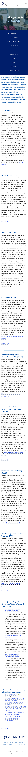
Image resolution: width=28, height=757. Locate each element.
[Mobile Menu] (26, 3)
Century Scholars (11, 694)
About (6, 742)
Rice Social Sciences (10, 3)
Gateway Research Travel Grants (14, 636)
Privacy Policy (13, 751)
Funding (14, 66)
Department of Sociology (11, 5)
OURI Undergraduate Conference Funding (12, 655)
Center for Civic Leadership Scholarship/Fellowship (14, 713)
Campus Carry (14, 753)
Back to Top (5, 221)
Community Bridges (14, 45)
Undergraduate (18, 742)
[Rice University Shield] (2, 4)
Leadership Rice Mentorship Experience (14, 703)
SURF (14, 50)
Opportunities (14, 70)
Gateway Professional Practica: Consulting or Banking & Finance (15, 708)
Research (12, 744)
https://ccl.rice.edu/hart (12, 523)
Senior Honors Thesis (14, 41)
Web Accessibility (20, 751)
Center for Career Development (11, 719)
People (11, 742)
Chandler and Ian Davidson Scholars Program (14, 609)
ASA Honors (14, 54)
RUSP (14, 62)
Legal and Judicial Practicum (14, 716)
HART (14, 58)
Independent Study (14, 33)
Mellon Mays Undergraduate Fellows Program (14, 699)
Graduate (5, 744)
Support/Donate (20, 744)
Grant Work (14, 37)
